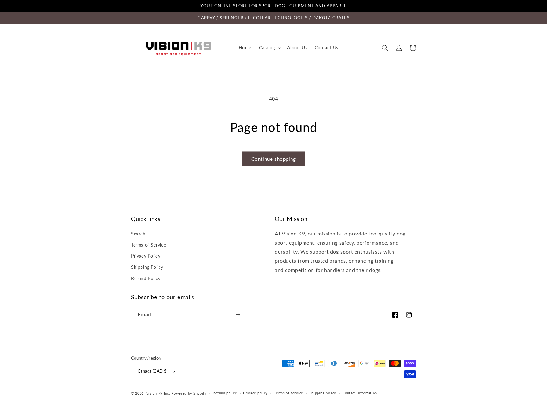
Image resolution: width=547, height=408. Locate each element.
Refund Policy (145, 278)
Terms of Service (148, 245)
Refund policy (225, 393)
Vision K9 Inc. (158, 393)
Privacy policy (255, 393)
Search (138, 233)
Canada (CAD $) (153, 370)
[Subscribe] (238, 314)
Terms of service (288, 393)
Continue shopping (273, 159)
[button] (269, 47)
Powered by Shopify (189, 393)
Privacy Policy (145, 256)
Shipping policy (323, 393)
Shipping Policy (147, 267)
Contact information (360, 393)
